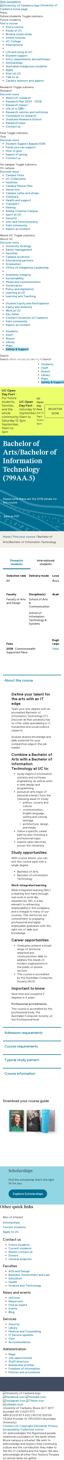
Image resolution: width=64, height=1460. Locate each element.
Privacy (53, 1426)
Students (12, 331)
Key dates (12, 314)
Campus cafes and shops (22, 193)
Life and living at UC (19, 52)
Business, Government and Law (29, 1274)
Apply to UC (11, 1232)
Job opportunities (20, 1358)
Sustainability (15, 278)
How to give (14, 151)
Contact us (13, 126)
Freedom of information (24, 1368)
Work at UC (13, 310)
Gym (12, 1338)
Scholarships (14, 62)
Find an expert (18, 1305)
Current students (14, 1227)
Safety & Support (17, 349)
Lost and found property (22, 221)
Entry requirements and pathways (28, 59)
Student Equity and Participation (27, 303)
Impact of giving (16, 154)
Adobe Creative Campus (22, 211)
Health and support (18, 200)
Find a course (9, 23)
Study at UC (14, 30)
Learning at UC (15, 292)
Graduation (13, 264)
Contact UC (11, 1426)
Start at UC (13, 73)
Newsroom (16, 1301)
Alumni (10, 338)
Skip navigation (10, 1)
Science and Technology (25, 1285)
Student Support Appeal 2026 (25, 143)
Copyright (26, 1426)
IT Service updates (21, 1335)
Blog (11, 1312)
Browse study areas (19, 34)
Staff (9, 335)
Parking (10, 207)
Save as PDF (11, 516)
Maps (9, 345)
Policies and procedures (24, 1372)
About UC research (18, 98)
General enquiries (20, 1259)
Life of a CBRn (15, 108)
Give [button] (3, 133)
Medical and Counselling (25, 1331)
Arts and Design (19, 1271)
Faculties (12, 253)
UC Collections (16, 178)
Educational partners (19, 260)
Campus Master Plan (19, 186)
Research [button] (6, 87)
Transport (12, 204)
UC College (13, 41)
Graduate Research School (23, 119)
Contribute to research (21, 115)
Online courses (15, 37)
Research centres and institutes (27, 112)
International (14, 45)
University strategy (18, 246)
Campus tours (15, 175)
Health (13, 1282)
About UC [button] (6, 235)
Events (13, 1308)
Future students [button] (10, 16)
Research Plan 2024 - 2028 (24, 101)
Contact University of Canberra (27, 317)
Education (15, 1278)
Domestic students (16, 562)
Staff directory (19, 1361)
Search (4, 359)
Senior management (19, 249)
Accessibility (11, 1429)
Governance (14, 285)
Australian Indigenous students (26, 66)
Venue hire (13, 189)
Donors (13, 1255)
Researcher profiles (21, 1365)
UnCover (14, 1297)
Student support (17, 55)
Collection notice (32, 1429)
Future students (19, 1244)
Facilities (11, 182)
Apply (9, 70)
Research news (16, 123)
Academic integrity (18, 274)
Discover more (9, 94)
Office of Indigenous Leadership (27, 267)
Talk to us (12, 77)
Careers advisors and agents (25, 80)
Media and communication (23, 282)
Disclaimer (40, 1426)
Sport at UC (14, 214)
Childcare (12, 196)
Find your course (24, 536)
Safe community (16, 225)
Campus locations (18, 257)
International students (45, 562)
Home (6, 536)
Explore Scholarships (28, 1194)
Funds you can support (21, 147)
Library (10, 342)
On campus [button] (7, 164)
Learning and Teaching (21, 296)
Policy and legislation (20, 289)
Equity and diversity (19, 307)
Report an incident (18, 229)
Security (11, 218)
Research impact (17, 105)
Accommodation (20, 1342)
